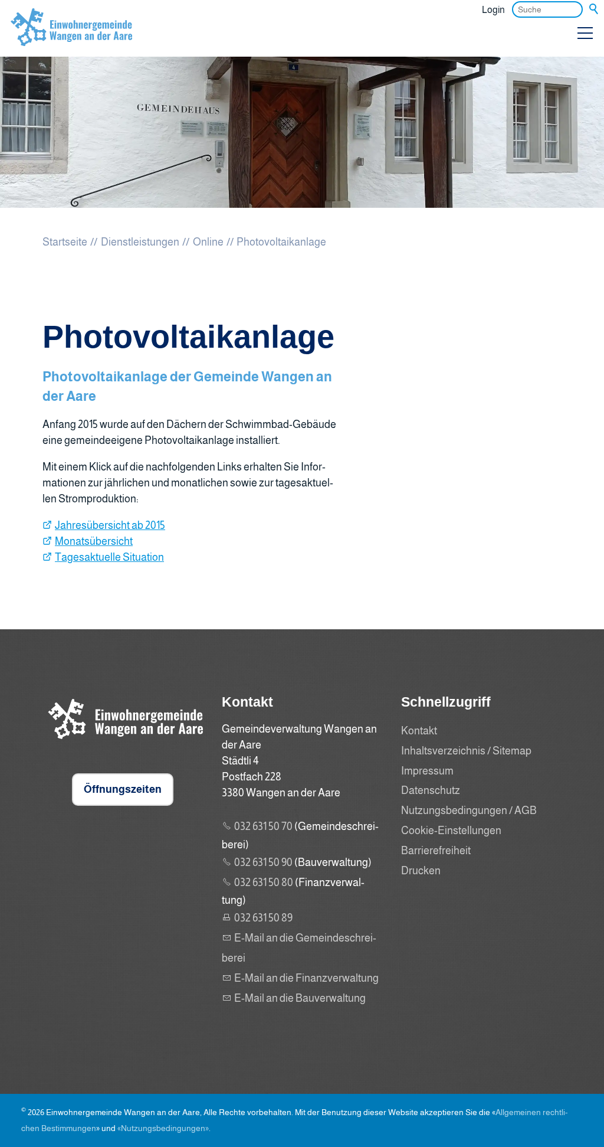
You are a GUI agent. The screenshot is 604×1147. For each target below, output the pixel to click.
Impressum (427, 771)
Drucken (421, 871)
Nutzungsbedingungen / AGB (469, 810)
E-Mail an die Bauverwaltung (300, 998)
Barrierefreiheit (436, 851)
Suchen (594, 9)
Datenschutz (430, 790)
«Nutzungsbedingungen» (163, 1128)
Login (493, 9)
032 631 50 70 (263, 826)
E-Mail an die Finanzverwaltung (306, 978)
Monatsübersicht (94, 541)
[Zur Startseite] (71, 38)
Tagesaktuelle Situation (109, 557)
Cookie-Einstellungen (451, 830)
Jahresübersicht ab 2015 (110, 525)
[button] (585, 33)
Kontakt (419, 731)
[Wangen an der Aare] (122, 741)
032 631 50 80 (263, 882)
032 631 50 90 (263, 862)
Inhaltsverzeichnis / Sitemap (466, 751)
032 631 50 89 (263, 918)
